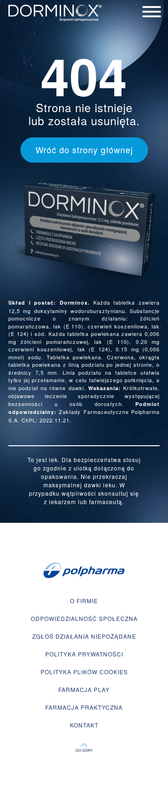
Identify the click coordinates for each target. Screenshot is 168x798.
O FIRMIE (84, 601)
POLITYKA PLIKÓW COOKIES (84, 672)
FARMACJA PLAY (84, 689)
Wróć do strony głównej (84, 149)
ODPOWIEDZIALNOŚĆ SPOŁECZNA (84, 618)
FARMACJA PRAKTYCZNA (84, 707)
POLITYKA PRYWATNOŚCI (84, 654)
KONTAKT (84, 725)
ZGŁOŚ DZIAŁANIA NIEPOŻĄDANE (84, 636)
